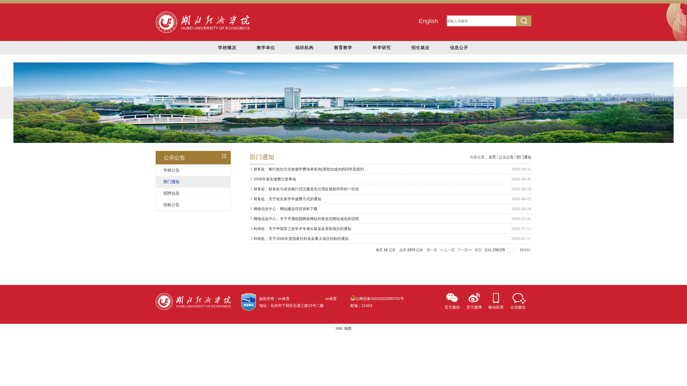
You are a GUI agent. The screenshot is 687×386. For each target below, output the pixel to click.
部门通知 (523, 157)
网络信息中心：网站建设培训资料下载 (285, 209)
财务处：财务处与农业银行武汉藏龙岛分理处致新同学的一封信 (306, 189)
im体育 (331, 298)
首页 (492, 157)
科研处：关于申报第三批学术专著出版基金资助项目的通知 (302, 229)
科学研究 (382, 47)
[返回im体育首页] (203, 13)
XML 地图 (343, 328)
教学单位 (266, 47)
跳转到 (525, 250)
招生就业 (420, 47)
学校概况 (227, 47)
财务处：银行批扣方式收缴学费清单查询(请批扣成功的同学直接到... (310, 169)
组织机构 (304, 47)
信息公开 (459, 47)
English (428, 21)
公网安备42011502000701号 (380, 298)
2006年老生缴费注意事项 (275, 179)
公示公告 (506, 157)
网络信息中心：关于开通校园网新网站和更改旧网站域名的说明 (306, 219)
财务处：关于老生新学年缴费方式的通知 (287, 199)
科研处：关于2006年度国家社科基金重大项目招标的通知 (301, 238)
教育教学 (343, 47)
